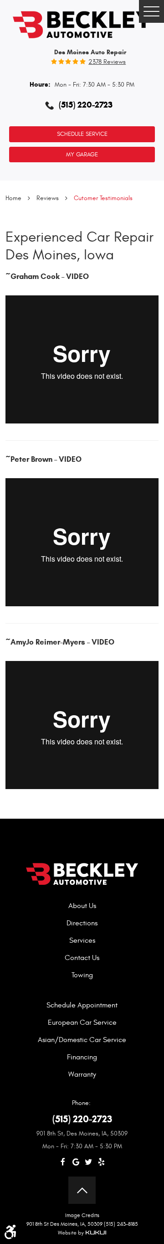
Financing (82, 1057)
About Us (82, 906)
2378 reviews (107, 62)
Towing (82, 975)
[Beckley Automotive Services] (82, 23)
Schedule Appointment (82, 1005)
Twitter (88, 1162)
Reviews (47, 198)
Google (75, 1162)
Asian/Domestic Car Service (82, 1040)
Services (82, 940)
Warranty (82, 1074)
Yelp (101, 1162)
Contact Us (82, 958)
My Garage (82, 154)
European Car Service (82, 1022)
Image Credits (82, 1215)
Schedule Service (82, 134)
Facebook (62, 1162)
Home (13, 198)
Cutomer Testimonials (103, 198)
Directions (82, 923)
